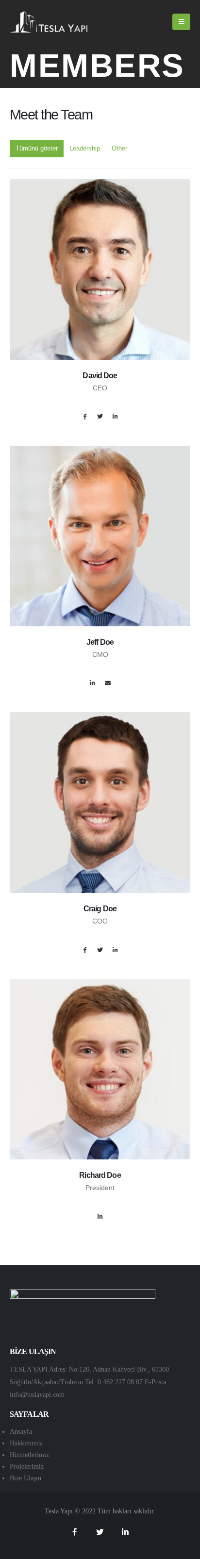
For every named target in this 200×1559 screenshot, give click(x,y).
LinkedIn (115, 416)
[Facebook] (74, 1531)
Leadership (84, 148)
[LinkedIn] (125, 1531)
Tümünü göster (37, 148)
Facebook (84, 416)
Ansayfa (21, 1431)
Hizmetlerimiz (29, 1454)
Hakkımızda (26, 1443)
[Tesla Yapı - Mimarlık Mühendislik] (48, 22)
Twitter (99, 416)
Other (119, 148)
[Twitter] (100, 1531)
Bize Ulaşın (25, 1478)
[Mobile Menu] (181, 22)
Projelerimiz (27, 1466)
